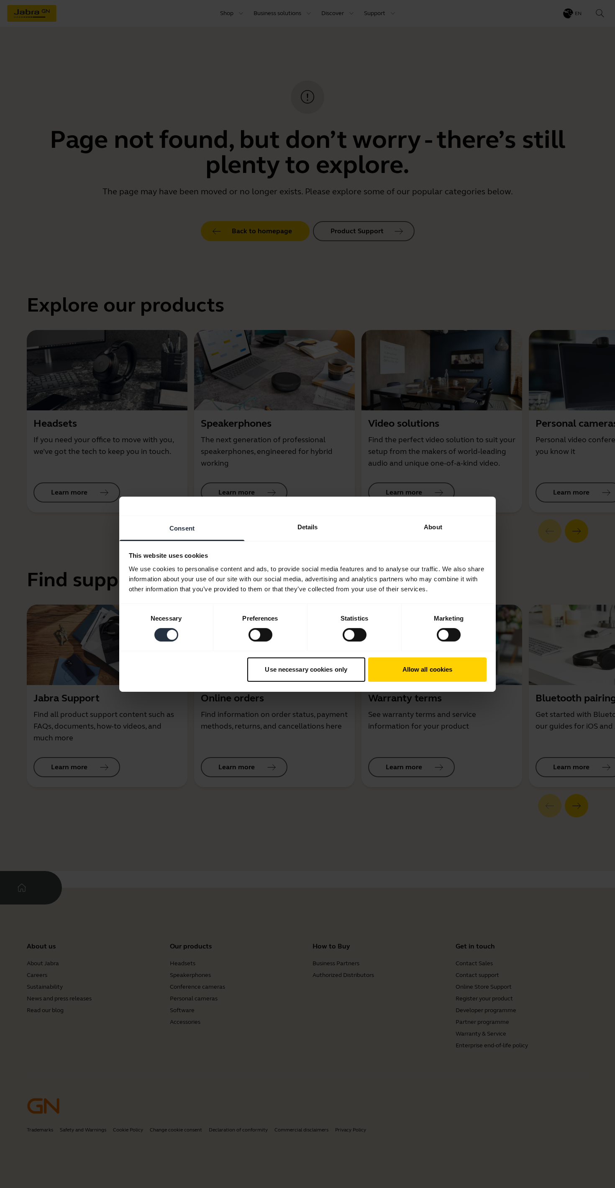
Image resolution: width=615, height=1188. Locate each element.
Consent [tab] (182, 527)
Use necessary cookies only (306, 669)
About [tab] (433, 526)
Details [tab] (307, 526)
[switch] (260, 635)
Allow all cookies (427, 669)
